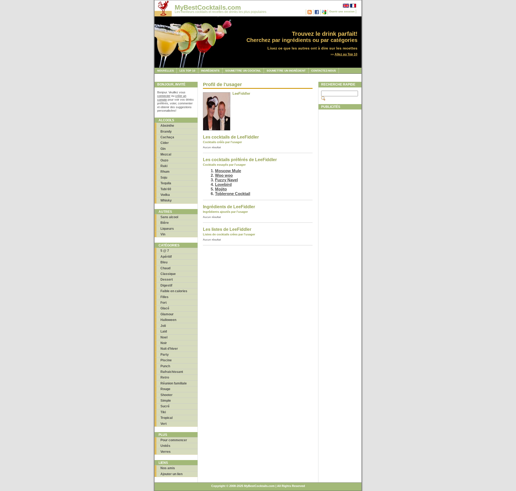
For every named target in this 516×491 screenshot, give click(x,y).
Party (164, 354)
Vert (163, 424)
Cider (164, 143)
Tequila (165, 183)
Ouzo (164, 160)
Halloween (168, 320)
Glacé (164, 308)
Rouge (165, 389)
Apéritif (166, 257)
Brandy (166, 131)
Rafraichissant (171, 372)
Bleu (163, 262)
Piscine (166, 360)
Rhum (165, 172)
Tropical (166, 418)
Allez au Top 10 (346, 54)
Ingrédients (210, 70)
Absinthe (167, 126)
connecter (163, 95)
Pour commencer (173, 440)
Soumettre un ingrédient (286, 70)
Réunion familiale (173, 383)
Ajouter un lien (171, 474)
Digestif (166, 285)
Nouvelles (165, 70)
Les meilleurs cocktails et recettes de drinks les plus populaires (220, 12)
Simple (165, 400)
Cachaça (167, 137)
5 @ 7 (164, 251)
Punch (165, 366)
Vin (162, 234)
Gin (163, 149)
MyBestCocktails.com (208, 7)
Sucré (165, 406)
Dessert (166, 279)
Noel (163, 337)
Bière (164, 223)
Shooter (166, 395)
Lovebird (223, 184)
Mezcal (165, 154)
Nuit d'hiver (169, 349)
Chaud (165, 268)
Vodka (165, 195)
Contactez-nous (323, 70)
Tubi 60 (165, 189)
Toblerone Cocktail (232, 193)
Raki (163, 166)
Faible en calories (173, 291)
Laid (163, 331)
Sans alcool (169, 217)
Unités (165, 446)
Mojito (221, 189)
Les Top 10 (187, 70)
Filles (164, 297)
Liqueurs (167, 229)
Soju (163, 177)
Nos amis (167, 468)
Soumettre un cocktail (243, 70)
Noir (163, 343)
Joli (163, 326)
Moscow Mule (228, 170)
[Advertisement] (339, 193)
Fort (163, 303)
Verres (165, 452)
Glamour (167, 314)
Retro (164, 377)
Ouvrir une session (341, 11)
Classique (168, 274)
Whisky (166, 200)
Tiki (163, 412)
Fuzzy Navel (226, 180)
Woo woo (224, 175)
